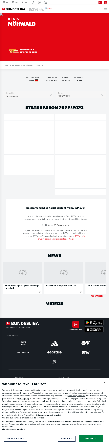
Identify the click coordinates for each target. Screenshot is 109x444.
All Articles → (98, 296)
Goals (39, 65)
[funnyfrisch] (54, 361)
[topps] (86, 352)
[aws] (23, 343)
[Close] (104, 382)
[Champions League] (39, 2)
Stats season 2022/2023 (19, 65)
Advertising (19, 377)
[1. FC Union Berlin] (13, 50)
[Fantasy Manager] (105, 2)
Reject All (66, 438)
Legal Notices (63, 377)
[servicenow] (23, 352)
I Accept (89, 438)
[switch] (44, 225)
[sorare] (54, 352)
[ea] (86, 343)
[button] (105, 9)
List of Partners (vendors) (13, 429)
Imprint (57, 415)
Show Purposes (15, 438)
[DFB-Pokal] (33, 2)
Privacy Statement (44, 415)
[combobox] (28, 96)
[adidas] (54, 343)
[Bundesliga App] (100, 2)
